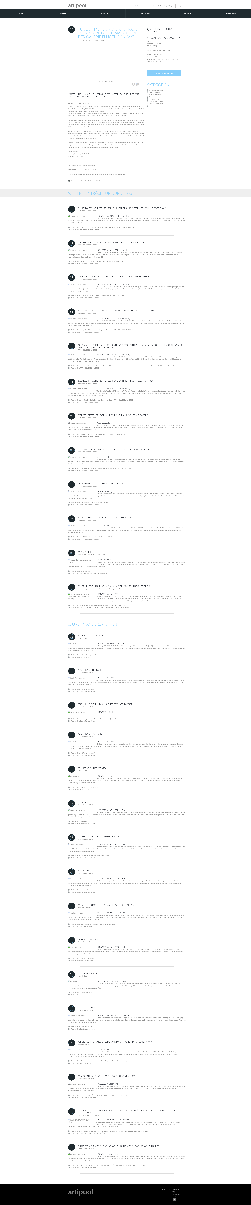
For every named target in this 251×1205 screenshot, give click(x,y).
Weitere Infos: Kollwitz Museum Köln (82, 960)
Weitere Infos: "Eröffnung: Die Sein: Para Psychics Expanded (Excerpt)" (93, 719)
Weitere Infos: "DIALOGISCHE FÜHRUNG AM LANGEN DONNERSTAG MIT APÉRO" (98, 1095)
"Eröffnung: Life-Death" (89, 670)
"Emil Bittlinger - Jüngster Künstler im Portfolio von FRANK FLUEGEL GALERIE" (116, 449)
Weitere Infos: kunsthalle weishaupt (82, 926)
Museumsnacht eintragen (156, 101)
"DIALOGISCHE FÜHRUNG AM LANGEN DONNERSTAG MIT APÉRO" (106, 1076)
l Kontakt (174, 1196)
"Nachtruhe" (84, 870)
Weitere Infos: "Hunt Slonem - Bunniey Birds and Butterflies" (89, 502)
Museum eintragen (154, 97)
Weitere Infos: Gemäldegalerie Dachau (83, 1029)
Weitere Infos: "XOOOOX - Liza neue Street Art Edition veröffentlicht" (92, 537)
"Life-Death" (83, 802)
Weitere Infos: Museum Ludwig (81, 1063)
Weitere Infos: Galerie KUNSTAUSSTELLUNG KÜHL (88, 1133)
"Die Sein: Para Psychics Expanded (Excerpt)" (99, 836)
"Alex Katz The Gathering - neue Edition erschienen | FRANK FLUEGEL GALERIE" (115, 381)
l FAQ (173, 1192)
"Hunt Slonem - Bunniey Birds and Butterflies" (101, 483)
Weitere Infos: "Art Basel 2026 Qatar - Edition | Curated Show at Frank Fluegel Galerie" (98, 296)
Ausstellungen (146, 13)
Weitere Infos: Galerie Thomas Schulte (83, 691)
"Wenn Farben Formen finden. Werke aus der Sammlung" (106, 905)
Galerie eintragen (154, 92)
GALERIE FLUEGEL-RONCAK (90, 181)
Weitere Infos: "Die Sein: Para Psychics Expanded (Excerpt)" (90, 855)
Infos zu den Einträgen (155, 103)
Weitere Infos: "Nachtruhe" (79, 890)
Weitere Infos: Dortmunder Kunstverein (83, 1097)
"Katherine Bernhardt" (89, 973)
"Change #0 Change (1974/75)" (92, 768)
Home (21, 13)
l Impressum (175, 1189)
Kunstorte (188, 13)
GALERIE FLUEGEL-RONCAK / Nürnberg (91, 40)
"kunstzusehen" (86, 552)
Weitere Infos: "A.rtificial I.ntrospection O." (83, 655)
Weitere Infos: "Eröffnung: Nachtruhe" (82, 753)
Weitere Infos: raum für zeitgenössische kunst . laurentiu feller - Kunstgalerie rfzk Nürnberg (100, 607)
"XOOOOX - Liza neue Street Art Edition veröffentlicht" (105, 517)
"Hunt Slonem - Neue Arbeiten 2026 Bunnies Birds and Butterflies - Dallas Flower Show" (122, 208)
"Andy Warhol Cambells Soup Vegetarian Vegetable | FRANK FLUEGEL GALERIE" (116, 310)
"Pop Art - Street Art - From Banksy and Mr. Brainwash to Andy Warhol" (114, 415)
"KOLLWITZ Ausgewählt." (89, 939)
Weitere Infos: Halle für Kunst (80, 657)
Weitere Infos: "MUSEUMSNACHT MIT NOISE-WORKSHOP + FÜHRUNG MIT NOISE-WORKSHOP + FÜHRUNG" (108, 1165)
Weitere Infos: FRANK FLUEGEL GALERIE (85, 229)
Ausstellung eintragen (166, 6)
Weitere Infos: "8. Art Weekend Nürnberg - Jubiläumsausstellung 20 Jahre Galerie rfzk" (98, 605)
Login (179, 6)
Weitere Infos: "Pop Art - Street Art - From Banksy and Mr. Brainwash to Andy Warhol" (97, 434)
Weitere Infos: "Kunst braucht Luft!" (81, 1027)
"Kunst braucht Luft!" (89, 1007)
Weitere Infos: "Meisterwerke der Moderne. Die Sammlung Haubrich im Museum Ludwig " (99, 1061)
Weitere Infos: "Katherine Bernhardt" (82, 992)
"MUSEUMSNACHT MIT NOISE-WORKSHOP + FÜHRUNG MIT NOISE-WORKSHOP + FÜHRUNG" (118, 1146)
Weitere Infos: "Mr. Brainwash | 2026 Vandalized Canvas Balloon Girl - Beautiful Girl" (97, 261)
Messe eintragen (154, 99)
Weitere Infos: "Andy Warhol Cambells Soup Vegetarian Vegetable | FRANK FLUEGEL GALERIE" (101, 330)
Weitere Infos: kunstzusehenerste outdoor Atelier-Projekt (89, 573)
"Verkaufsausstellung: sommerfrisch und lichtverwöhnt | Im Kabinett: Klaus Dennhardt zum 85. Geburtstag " (127, 1111)
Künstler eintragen (154, 94)
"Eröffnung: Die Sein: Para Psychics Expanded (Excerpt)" (105, 704)
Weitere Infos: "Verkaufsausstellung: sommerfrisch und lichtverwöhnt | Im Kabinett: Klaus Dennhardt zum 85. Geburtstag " (109, 1131)
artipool (77, 5)
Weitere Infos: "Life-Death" (79, 821)
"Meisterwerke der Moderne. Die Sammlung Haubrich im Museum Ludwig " (115, 1041)
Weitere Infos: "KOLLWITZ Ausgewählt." (83, 958)
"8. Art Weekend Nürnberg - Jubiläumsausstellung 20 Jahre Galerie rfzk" (114, 586)
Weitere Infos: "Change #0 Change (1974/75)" (85, 787)
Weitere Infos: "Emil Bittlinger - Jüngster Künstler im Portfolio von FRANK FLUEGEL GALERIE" (101, 468)
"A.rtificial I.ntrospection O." (92, 635)
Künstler (104, 13)
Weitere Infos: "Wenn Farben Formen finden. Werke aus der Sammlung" (93, 924)
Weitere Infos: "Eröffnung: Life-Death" (82, 689)
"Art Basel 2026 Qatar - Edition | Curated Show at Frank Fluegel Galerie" (114, 276)
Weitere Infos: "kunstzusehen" (80, 571)
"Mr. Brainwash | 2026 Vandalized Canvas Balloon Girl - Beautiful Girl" (113, 242)
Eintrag (63, 13)
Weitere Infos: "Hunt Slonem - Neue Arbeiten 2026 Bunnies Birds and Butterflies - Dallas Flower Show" (103, 227)
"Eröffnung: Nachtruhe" (90, 734)
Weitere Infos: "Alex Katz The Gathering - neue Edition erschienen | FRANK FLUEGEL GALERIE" (101, 400)
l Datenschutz (175, 1194)
